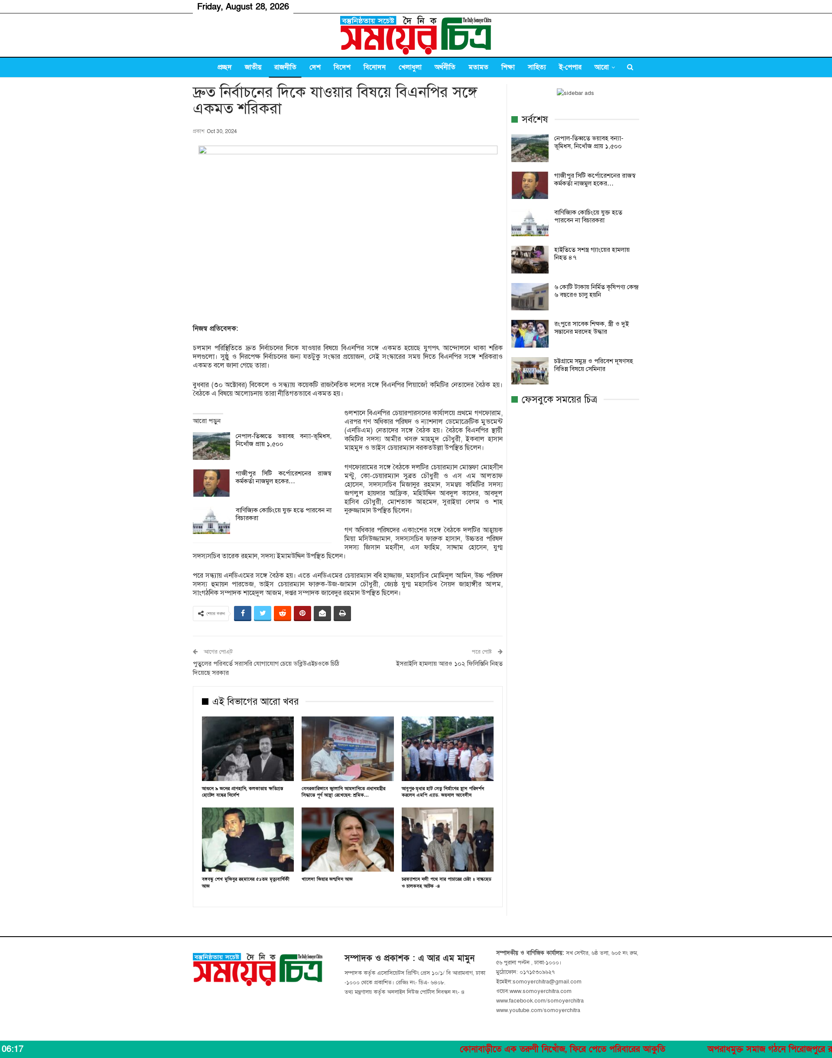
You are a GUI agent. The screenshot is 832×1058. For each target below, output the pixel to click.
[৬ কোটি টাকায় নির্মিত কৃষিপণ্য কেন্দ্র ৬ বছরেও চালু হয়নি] (530, 297)
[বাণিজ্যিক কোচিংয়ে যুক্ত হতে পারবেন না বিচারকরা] (211, 520)
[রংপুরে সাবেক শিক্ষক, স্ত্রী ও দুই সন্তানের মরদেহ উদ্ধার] (530, 334)
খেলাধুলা (410, 67)
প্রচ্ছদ (225, 67)
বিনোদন (375, 67)
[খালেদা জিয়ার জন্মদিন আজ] (347, 839)
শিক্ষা (508, 67)
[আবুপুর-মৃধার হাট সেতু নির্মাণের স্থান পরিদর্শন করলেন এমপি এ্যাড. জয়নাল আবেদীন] (448, 748)
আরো (602, 67)
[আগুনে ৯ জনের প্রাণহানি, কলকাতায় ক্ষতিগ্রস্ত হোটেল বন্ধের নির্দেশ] (248, 748)
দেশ (315, 67)
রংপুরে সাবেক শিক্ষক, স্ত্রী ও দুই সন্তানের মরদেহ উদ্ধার (591, 327)
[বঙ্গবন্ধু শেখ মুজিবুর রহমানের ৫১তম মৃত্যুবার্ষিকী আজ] (248, 839)
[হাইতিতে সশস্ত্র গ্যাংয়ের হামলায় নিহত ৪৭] (530, 259)
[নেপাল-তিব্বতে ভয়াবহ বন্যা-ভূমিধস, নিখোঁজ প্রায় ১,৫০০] (211, 446)
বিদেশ (342, 67)
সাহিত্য (537, 67)
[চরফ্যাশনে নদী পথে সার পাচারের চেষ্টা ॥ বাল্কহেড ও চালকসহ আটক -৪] (448, 839)
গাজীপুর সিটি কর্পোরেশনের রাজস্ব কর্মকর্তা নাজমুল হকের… (284, 477)
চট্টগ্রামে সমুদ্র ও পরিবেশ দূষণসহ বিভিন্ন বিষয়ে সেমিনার (593, 365)
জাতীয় (253, 67)
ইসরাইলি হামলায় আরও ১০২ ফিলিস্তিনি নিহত (449, 663)
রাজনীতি (285, 67)
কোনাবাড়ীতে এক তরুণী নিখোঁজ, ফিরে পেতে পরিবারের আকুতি (524, 1049)
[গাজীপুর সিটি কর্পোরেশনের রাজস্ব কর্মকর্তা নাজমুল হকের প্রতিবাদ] (211, 483)
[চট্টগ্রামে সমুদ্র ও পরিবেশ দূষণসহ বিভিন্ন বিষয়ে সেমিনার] (530, 371)
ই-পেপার (570, 67)
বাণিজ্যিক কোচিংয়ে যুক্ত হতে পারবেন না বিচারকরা (588, 216)
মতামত (478, 67)
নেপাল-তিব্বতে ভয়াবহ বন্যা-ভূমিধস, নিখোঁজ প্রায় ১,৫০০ (589, 142)
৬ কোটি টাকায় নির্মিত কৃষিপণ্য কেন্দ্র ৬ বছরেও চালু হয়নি (596, 291)
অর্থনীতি (445, 67)
